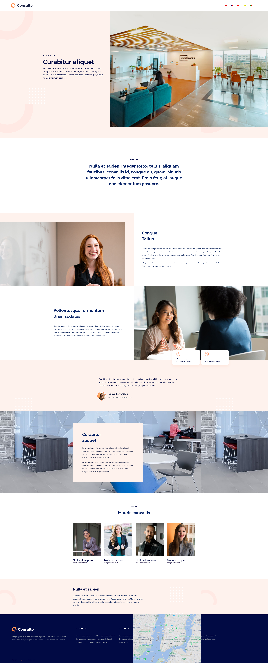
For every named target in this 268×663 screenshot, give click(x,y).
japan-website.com (28, 660)
